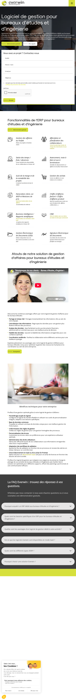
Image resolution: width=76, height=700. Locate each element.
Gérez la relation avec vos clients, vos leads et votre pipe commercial (59, 217)
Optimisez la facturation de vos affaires (24, 201)
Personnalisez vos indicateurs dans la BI (25, 219)
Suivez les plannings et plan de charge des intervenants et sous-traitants (58, 146)
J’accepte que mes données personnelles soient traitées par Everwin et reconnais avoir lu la (30, 83)
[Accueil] (19, 3)
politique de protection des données (16, 84)
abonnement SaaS (28, 454)
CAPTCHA (6, 88)
